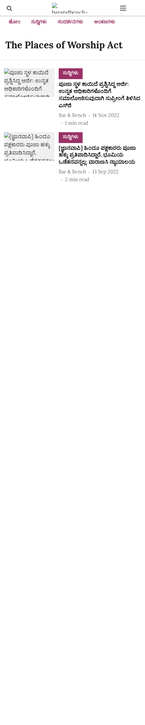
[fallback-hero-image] (31, 97)
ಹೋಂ (14, 22)
